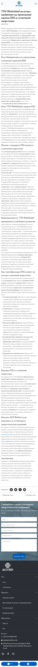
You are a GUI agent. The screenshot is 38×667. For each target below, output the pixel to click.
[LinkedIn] (3, 654)
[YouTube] (13, 654)
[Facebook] (8, 654)
